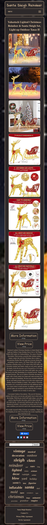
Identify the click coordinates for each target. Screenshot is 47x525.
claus (31, 460)
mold (14, 492)
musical (31, 452)
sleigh (19, 460)
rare (32, 466)
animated (36, 498)
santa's (17, 482)
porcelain (14, 501)
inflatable (15, 487)
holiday (33, 479)
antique (34, 475)
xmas (26, 471)
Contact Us (24, 513)
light (37, 493)
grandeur (24, 500)
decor (16, 474)
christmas (16, 496)
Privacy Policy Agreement (24, 516)
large (28, 498)
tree (24, 483)
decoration (18, 455)
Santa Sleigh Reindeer (24, 510)
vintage (19, 451)
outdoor (32, 455)
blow (15, 478)
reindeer (16, 465)
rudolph (25, 474)
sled (38, 488)
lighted (17, 470)
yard (24, 478)
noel (27, 467)
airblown (34, 471)
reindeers (30, 493)
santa (29, 487)
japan (22, 493)
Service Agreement (24, 520)
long (38, 467)
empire (34, 500)
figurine (32, 483)
